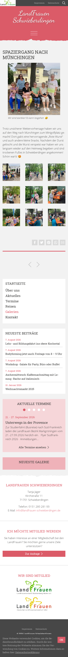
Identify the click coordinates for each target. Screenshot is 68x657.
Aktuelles (12, 296)
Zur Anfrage (32, 553)
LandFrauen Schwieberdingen (34, 17)
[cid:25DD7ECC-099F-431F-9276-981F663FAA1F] (34, 217)
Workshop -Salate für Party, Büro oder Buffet (32, 364)
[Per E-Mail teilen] (62, 242)
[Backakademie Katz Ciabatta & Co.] (30, 265)
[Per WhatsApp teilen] (55, 242)
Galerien (11, 312)
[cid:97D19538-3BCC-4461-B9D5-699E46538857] (11, 217)
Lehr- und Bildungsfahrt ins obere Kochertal (32, 343)
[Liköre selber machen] (38, 265)
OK (61, 640)
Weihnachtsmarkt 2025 (19, 389)
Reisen (10, 306)
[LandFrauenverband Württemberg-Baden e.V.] (34, 587)
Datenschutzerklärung (27, 652)
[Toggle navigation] (34, 33)
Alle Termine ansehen (33, 447)
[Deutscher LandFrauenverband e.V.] (34, 603)
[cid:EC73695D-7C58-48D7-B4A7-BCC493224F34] (11, 195)
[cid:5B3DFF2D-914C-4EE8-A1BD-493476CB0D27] (56, 195)
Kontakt (11, 317)
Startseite (15, 284)
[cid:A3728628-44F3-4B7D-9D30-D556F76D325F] (34, 172)
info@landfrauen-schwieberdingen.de (38, 510)
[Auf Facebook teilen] (34, 242)
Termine (12, 301)
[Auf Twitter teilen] (41, 242)
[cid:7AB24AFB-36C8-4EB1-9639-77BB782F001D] (56, 172)
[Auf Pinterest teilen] (48, 242)
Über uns (12, 290)
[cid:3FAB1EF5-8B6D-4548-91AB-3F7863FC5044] (11, 172)
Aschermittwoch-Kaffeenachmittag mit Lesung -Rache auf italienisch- (32, 376)
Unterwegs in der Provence (26, 422)
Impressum (39, 3)
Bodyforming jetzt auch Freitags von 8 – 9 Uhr (33, 354)
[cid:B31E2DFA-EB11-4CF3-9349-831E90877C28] (56, 217)
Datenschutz (53, 3)
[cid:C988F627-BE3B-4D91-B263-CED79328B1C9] (34, 195)
